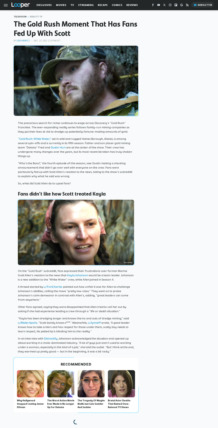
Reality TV (36, 17)
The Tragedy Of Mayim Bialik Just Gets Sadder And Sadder (91, 404)
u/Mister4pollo (27, 323)
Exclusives (44, 5)
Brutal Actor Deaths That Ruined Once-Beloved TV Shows (119, 404)
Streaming (86, 5)
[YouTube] (158, 6)
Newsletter (205, 5)
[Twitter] (164, 6)
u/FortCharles (53, 287)
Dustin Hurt (58, 147)
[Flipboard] (175, 6)
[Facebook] (152, 6)
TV (72, 5)
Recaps (103, 5)
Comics (117, 5)
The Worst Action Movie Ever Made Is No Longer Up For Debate (60, 404)
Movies (61, 5)
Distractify (50, 338)
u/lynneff (94, 323)
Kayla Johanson (77, 275)
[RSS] (187, 6)
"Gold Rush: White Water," (34, 139)
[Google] (181, 6)
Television (20, 17)
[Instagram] (170, 6)
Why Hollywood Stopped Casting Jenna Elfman (30, 404)
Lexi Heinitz (23, 40)
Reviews (132, 5)
